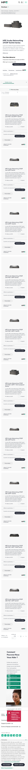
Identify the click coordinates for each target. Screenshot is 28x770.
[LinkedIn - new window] (2, 735)
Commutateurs (16, 10)
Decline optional (19, 764)
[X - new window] (5, 735)
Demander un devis (20, 136)
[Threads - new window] (11, 735)
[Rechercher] (19, 2)
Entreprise (4, 740)
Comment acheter (14, 687)
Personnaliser (7, 140)
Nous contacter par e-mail (15, 683)
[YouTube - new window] (17, 735)
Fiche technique (11, 70)
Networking (11, 10)
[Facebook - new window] (14, 735)
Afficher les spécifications (8, 131)
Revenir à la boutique (4, 10)
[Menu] (26, 2)
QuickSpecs (5, 70)
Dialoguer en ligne (14, 676)
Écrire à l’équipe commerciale (9, 726)
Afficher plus (5, 53)
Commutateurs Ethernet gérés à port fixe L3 (8, 12)
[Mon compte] (22, 2)
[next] (26, 636)
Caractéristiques (19, 70)
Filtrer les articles (15, 89)
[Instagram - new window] (8, 735)
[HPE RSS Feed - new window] (20, 735)
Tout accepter (6, 764)
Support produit (6, 723)
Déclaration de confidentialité (11, 761)
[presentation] (26, 82)
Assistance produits (14, 679)
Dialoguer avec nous (14, 73)
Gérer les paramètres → (7, 768)
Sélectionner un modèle (19, 64)
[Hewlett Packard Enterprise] (4, 2)
